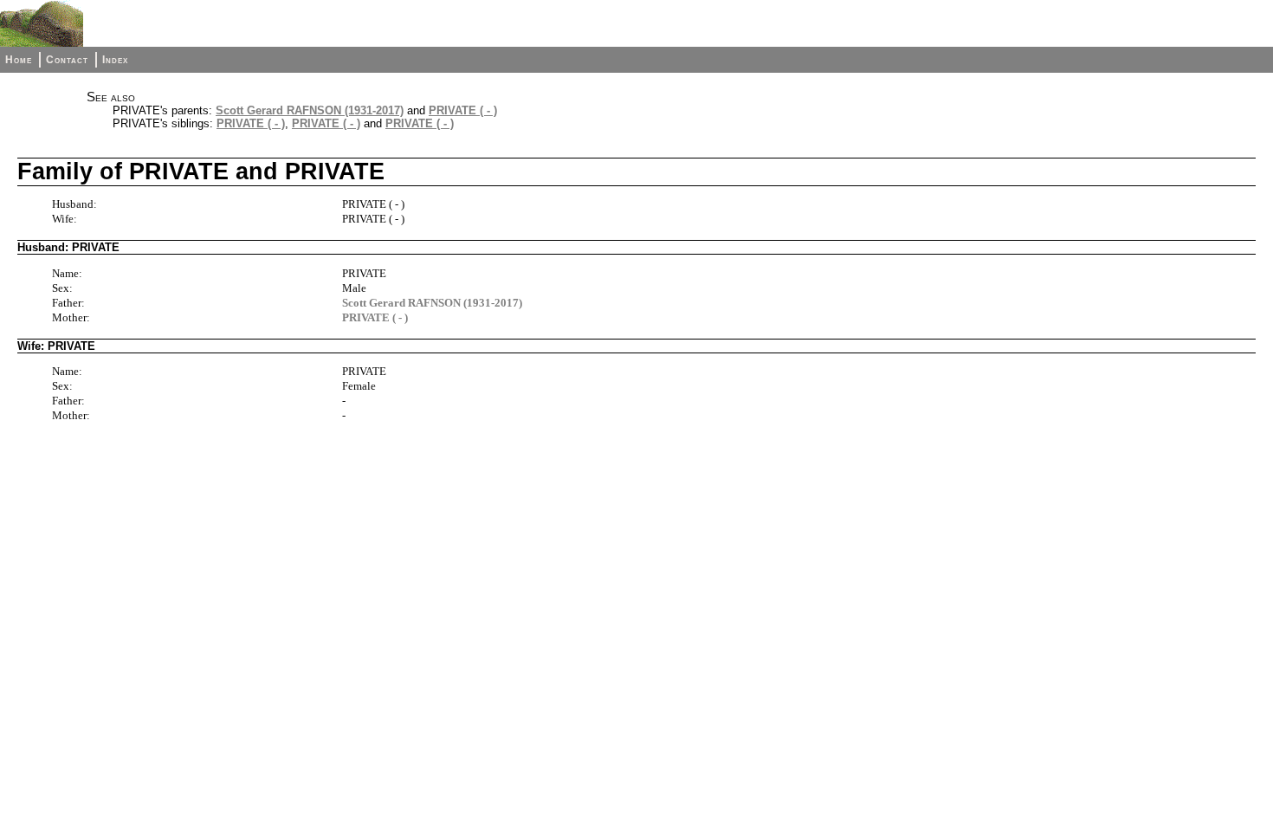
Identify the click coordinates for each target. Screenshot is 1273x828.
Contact (67, 60)
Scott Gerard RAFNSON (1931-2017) (310, 110)
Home (18, 60)
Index (115, 60)
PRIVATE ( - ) (463, 110)
